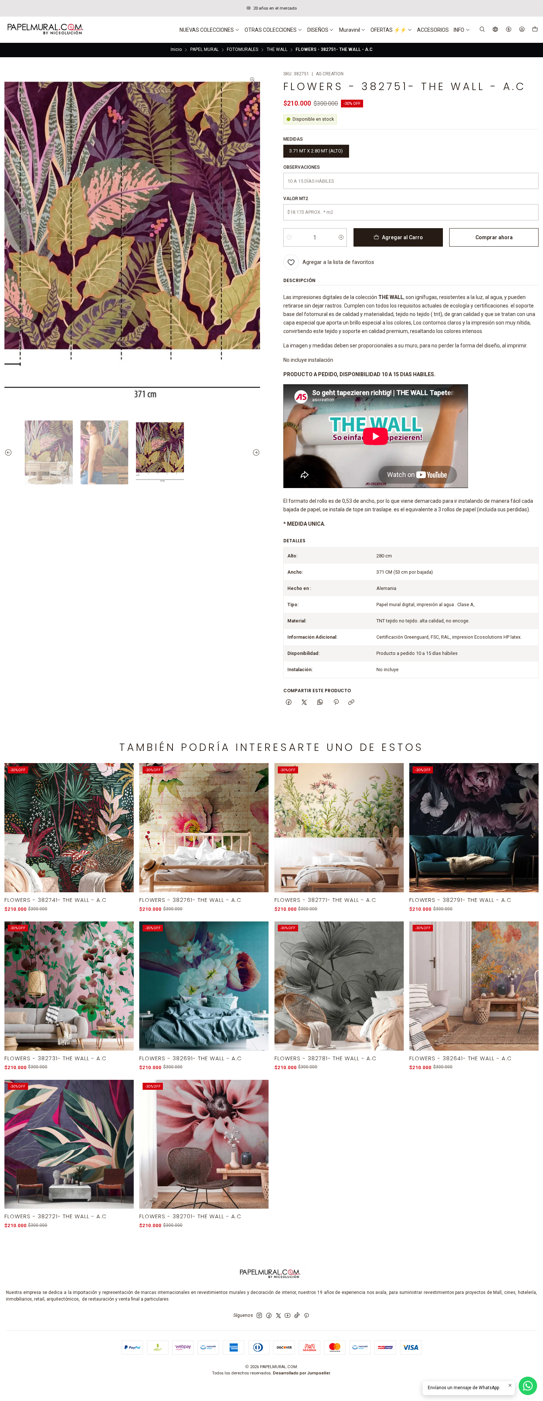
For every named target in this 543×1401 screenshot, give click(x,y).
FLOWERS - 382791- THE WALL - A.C (460, 900)
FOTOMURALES (242, 50)
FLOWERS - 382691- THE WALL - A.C (190, 1058)
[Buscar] (482, 30)
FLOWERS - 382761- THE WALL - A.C (190, 900)
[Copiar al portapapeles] (351, 702)
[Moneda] (508, 30)
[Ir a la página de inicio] (44, 30)
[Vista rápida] (123, 836)
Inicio (176, 50)
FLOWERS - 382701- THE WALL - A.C (190, 1216)
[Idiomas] (495, 30)
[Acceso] (521, 30)
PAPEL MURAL (204, 50)
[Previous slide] (10, 452)
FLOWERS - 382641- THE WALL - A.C (460, 1058)
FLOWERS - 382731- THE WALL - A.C (55, 1058)
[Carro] (534, 30)
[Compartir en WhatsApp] (320, 702)
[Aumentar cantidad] (341, 237)
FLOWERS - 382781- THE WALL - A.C (325, 1058)
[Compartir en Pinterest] (335, 702)
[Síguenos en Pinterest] (306, 1315)
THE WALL (277, 50)
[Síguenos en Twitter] (278, 1315)
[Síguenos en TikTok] (297, 1315)
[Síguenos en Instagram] (259, 1315)
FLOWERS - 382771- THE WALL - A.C (325, 900)
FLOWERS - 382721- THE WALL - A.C (55, 1216)
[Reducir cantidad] (289, 237)
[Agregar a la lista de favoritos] (123, 819)
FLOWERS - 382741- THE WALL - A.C (55, 900)
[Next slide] (254, 452)
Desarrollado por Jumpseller (301, 1373)
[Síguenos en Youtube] (287, 1315)
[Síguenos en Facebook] (269, 1315)
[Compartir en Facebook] (288, 702)
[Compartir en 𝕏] (304, 702)
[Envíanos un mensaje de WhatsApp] (528, 1386)
